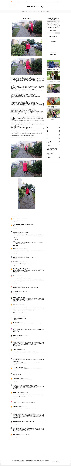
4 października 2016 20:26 (23, 427)
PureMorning (15, 291)
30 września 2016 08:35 (19, 286)
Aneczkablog (15, 261)
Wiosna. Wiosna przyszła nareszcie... (53, 107)
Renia (14, 286)
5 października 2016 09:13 (25, 434)
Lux (13, 275)
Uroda (34, 11)
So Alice (14, 328)
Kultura (38, 11)
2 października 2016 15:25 (20, 349)
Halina (14, 349)
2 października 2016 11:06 (19, 322)
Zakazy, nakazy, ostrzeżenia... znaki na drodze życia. (53, 94)
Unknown (15, 367)
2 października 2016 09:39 (20, 304)
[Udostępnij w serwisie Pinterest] (43, 212)
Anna (14, 322)
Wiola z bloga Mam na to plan (19, 413)
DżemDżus (15, 406)
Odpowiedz (15, 221)
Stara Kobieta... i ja (35, 6)
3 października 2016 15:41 (23, 392)
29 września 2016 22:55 (19, 275)
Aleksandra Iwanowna (17, 268)
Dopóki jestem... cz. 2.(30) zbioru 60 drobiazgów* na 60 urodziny (53, 82)
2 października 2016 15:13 (19, 341)
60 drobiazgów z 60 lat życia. (53, 69)
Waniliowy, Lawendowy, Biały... (19, 224)
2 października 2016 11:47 (21, 328)
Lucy (14, 341)
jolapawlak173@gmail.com (18, 421)
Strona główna (25, 11)
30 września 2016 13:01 (23, 291)
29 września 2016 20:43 (29, 224)
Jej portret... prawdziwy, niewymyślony (52, 148)
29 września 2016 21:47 (24, 248)
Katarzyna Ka (15, 384)
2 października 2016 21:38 (21, 367)
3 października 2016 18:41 (22, 406)
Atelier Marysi (16, 427)
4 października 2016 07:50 (30, 413)
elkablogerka (16, 218)
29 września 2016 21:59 (22, 256)
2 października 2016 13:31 (24, 335)
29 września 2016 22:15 (23, 261)
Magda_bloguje (16, 248)
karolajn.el (15, 256)
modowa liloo (16, 392)
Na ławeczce (48, 145)
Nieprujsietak (16, 378)
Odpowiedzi (16, 239)
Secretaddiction (16, 335)
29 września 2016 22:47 (26, 268)
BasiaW (14, 297)
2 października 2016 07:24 (20, 297)
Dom (41, 11)
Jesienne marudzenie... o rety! (51, 146)
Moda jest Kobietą (17, 434)
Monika (14, 304)
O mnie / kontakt (46, 11)
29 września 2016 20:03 (23, 218)
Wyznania (30, 11)
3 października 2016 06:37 (23, 378)
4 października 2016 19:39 (29, 421)
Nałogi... (53, 119)
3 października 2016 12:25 (23, 384)
